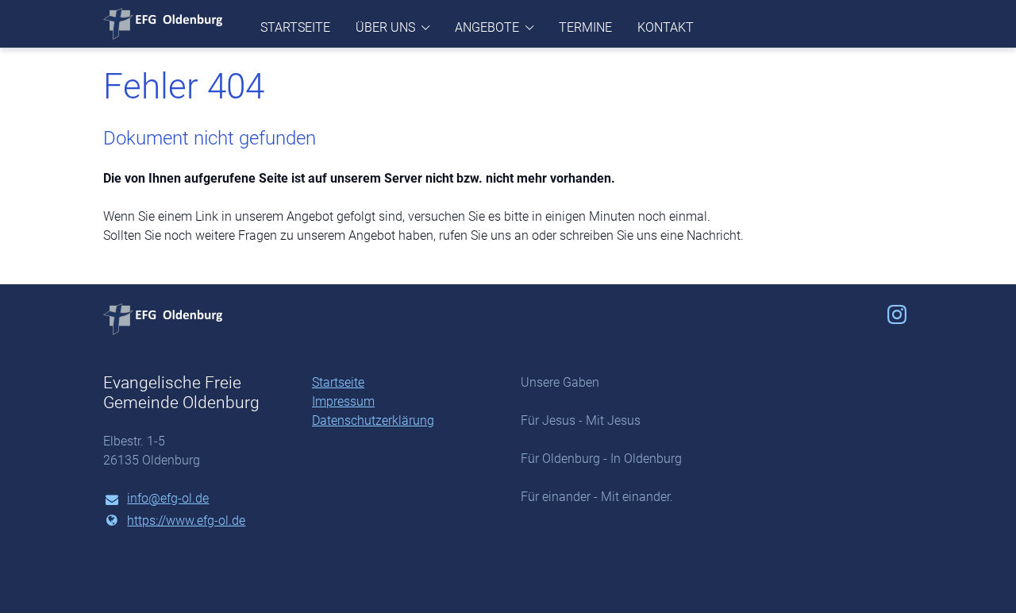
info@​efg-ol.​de (168, 498)
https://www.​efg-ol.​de (186, 520)
